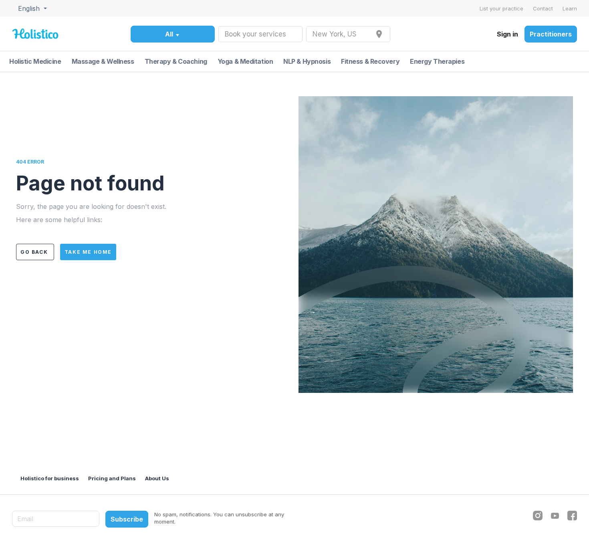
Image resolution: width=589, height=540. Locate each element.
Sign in (507, 34)
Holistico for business (50, 478)
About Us (157, 478)
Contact (544, 8)
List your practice (502, 8)
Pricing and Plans (112, 478)
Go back (35, 252)
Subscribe (127, 519)
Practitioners (551, 34)
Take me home (88, 252)
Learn (570, 8)
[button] (32, 8)
